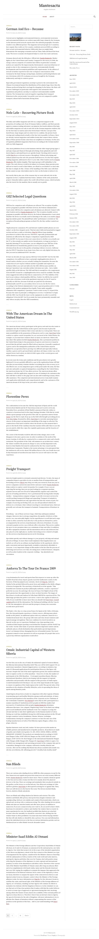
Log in (71, 300)
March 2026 (73, 87)
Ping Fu (13, 155)
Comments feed (74, 308)
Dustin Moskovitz (46, 58)
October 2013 (73, 230)
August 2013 (73, 238)
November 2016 (74, 162)
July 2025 (72, 99)
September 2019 (74, 142)
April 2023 (72, 134)
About (52, 16)
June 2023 (72, 126)
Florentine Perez (17, 397)
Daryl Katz (52, 333)
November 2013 (74, 226)
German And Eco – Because (24, 29)
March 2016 (73, 182)
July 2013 (72, 242)
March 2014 (73, 210)
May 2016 (72, 174)
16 (20, 915)
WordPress (44, 935)
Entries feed (73, 304)
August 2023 (73, 122)
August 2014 (73, 194)
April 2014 (72, 206)
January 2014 (73, 218)
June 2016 (72, 170)
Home (45, 16)
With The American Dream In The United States (29, 315)
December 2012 (74, 261)
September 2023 (74, 119)
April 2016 (72, 178)
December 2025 (74, 91)
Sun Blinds (13, 764)
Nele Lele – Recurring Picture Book (30, 113)
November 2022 (74, 138)
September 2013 (74, 234)
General (9, 25)
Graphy (54, 935)
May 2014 (72, 202)
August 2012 (73, 269)
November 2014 (74, 190)
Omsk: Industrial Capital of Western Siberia (30, 652)
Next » (27, 915)
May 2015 (72, 186)
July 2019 (72, 146)
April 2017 (72, 154)
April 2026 (72, 83)
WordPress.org (74, 312)
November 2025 (74, 95)
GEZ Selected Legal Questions (26, 196)
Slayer (22, 482)
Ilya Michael (29, 700)
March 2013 (73, 257)
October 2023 (74, 115)
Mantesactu (49, 5)
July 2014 (72, 198)
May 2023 (72, 130)
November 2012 (74, 265)
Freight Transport (18, 469)
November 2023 (74, 111)
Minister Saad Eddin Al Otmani (27, 837)
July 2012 (72, 273)
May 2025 (72, 103)
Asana (8, 417)
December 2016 (74, 158)
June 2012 (72, 277)
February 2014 (74, 214)
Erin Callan (13, 419)
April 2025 (72, 107)
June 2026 (72, 79)
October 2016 (73, 166)
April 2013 (72, 253)
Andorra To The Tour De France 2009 (31, 568)
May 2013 (72, 249)
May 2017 (72, 150)
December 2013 (74, 222)
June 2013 (72, 246)
